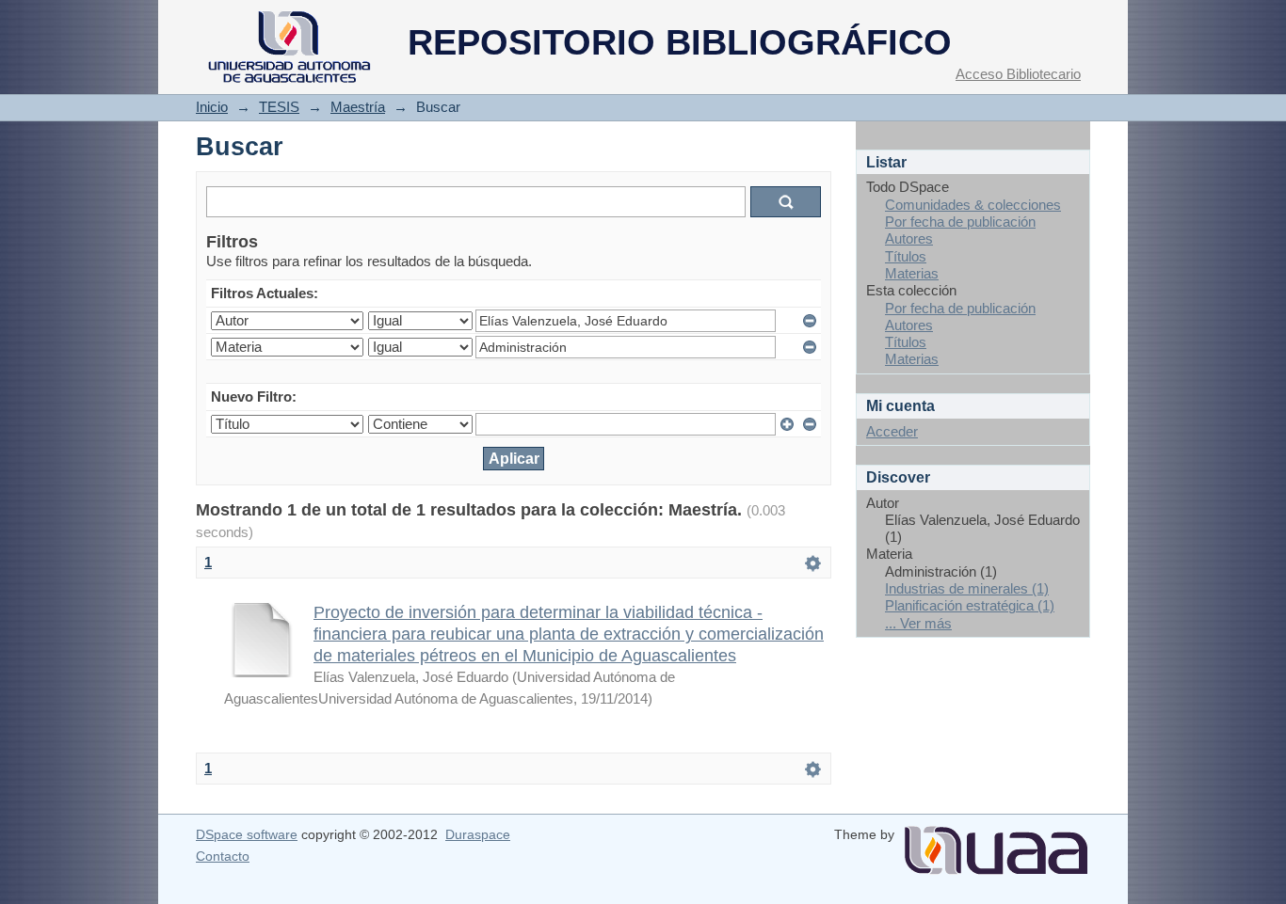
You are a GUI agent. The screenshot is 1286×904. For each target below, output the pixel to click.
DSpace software (246, 834)
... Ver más (918, 623)
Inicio (212, 107)
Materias (912, 273)
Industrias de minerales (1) (967, 588)
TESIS (279, 107)
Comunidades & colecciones (973, 205)
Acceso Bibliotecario (1018, 74)
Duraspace (477, 834)
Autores (909, 238)
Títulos (905, 256)
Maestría (357, 107)
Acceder (892, 431)
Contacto (222, 856)
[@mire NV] (996, 842)
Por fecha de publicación (960, 222)
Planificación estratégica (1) (969, 605)
